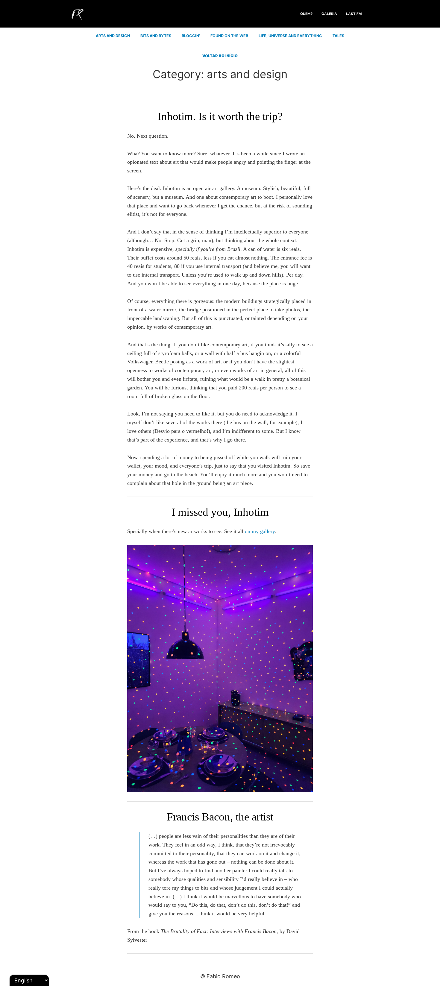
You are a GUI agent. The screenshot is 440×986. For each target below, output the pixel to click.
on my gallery (260, 531)
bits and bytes (155, 36)
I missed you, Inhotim (220, 512)
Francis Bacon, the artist (220, 817)
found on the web (229, 36)
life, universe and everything (290, 36)
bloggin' (191, 36)
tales (338, 36)
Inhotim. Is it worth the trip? (220, 116)
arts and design (113, 36)
